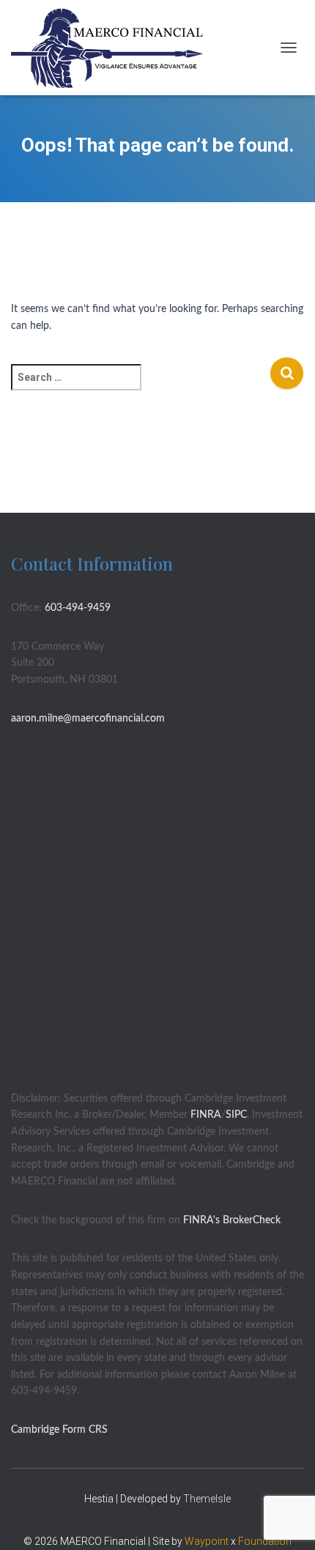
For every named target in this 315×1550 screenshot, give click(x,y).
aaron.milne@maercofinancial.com (88, 718)
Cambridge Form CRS (59, 1430)
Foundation (265, 1541)
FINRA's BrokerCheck (232, 1220)
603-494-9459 (78, 608)
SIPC (236, 1115)
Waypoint (207, 1541)
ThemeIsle (207, 1499)
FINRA (205, 1115)
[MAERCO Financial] (113, 47)
